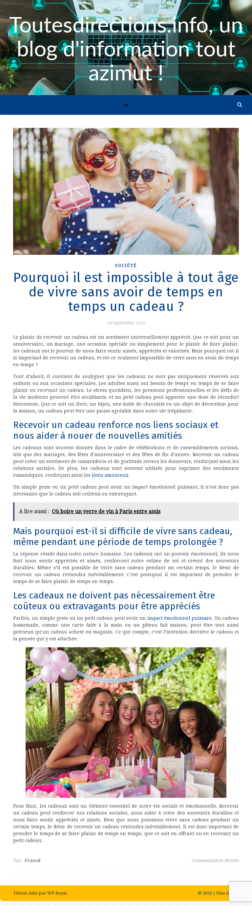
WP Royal (57, 893)
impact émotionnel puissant (179, 618)
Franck (32, 860)
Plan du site (227, 893)
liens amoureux (110, 475)
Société (126, 265)
